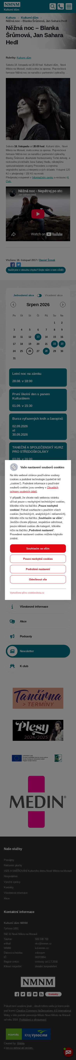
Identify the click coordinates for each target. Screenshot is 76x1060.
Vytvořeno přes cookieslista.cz (27, 592)
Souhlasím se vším (37, 548)
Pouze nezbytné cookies (38, 558)
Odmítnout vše (38, 579)
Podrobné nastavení (38, 569)
